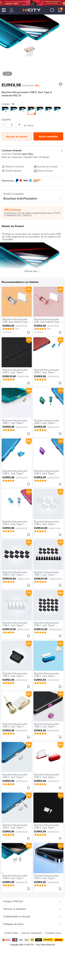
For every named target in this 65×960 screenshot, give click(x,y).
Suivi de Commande (31, 933)
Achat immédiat (48, 136)
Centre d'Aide (11, 933)
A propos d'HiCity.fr (13, 901)
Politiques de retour (13, 924)
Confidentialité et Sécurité (16, 916)
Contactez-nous (53, 933)
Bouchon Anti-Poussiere (20, 198)
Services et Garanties (14, 909)
